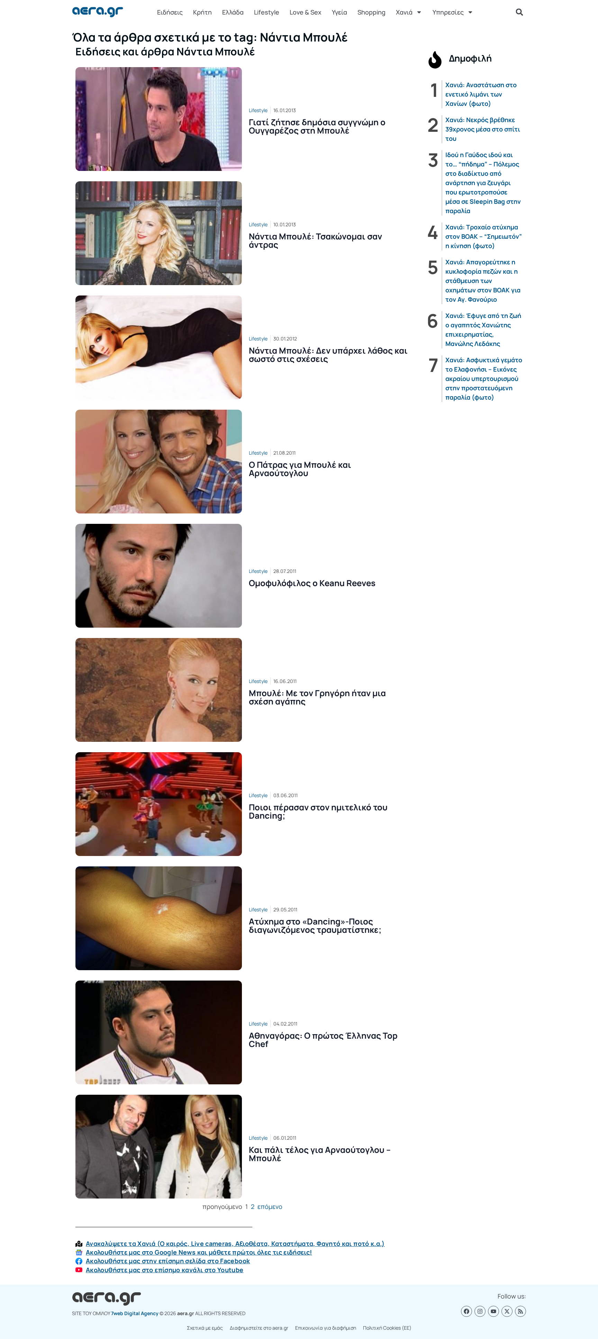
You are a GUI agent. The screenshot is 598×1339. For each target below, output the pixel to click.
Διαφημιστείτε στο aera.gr (259, 1327)
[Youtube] (493, 1311)
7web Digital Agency (134, 1313)
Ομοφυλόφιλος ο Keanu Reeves (312, 583)
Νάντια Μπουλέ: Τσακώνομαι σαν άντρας (315, 240)
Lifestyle (266, 12)
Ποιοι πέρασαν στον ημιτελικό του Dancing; (318, 811)
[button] (519, 12)
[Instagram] (480, 1311)
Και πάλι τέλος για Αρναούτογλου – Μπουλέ (320, 1154)
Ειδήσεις (170, 12)
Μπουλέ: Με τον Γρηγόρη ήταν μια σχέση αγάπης (317, 697)
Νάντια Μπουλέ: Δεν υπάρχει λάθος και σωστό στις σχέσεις (328, 354)
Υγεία (339, 12)
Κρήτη (202, 12)
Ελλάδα (233, 12)
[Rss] (520, 1311)
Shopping (371, 12)
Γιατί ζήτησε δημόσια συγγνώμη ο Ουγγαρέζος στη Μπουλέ (317, 126)
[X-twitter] (507, 1311)
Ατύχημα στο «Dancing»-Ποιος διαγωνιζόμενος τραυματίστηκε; (315, 925)
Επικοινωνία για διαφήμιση (325, 1327)
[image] (158, 119)
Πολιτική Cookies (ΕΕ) (387, 1327)
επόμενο (269, 1206)
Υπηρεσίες (448, 12)
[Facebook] (466, 1311)
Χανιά (404, 12)
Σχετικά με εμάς (205, 1327)
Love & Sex (305, 12)
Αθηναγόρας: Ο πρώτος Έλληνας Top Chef (323, 1039)
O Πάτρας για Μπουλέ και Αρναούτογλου (300, 469)
